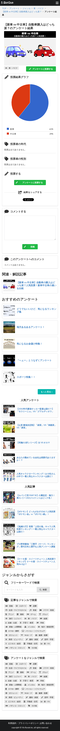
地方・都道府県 (47, 627)
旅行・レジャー (15, 618)
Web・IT (28, 635)
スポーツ (22, 606)
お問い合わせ (46, 723)
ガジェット (13, 635)
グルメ (45, 614)
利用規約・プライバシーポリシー (23, 723)
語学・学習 (48, 639)
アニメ (11, 614)
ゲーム (33, 614)
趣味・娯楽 (33, 639)
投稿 (33, 246)
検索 (45, 589)
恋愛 (35, 606)
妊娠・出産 (12, 623)
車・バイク (32, 618)
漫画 (22, 614)
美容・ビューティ (15, 639)
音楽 (34, 610)
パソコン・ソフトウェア (35, 631)
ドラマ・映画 (48, 610)
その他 (34, 648)
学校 (42, 623)
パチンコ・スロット (17, 648)
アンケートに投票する (42, 69)
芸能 (11, 606)
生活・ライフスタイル (17, 610)
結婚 (45, 618)
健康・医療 (42, 635)
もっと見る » (46, 391)
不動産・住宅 (32, 643)
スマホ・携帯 (13, 631)
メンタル (31, 627)
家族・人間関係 (15, 627)
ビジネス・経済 (14, 643)
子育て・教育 (28, 623)
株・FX (47, 643)
